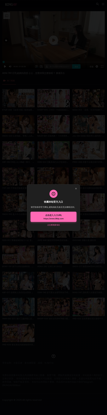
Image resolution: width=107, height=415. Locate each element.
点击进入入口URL (53, 217)
